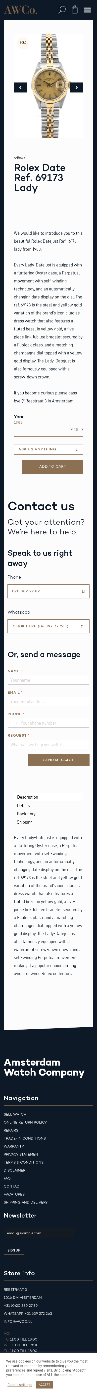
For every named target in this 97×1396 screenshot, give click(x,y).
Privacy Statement (22, 1154)
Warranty (14, 1146)
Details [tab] (23, 805)
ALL (50, 1375)
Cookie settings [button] (19, 1385)
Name (15, 671)
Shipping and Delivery (26, 1202)
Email (15, 692)
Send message (58, 760)
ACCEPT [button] (44, 1384)
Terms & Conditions (24, 1162)
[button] (62, 9)
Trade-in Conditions (25, 1138)
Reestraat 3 (15, 1290)
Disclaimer (14, 1170)
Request (19, 735)
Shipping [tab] (25, 822)
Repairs (11, 1130)
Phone (16, 714)
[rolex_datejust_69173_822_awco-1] (48, 86)
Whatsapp (13, 1314)
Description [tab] (27, 797)
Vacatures (14, 1194)
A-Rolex (19, 157)
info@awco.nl (18, 1322)
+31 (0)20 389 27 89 (21, 1306)
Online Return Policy (25, 1122)
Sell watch (15, 1114)
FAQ (7, 1178)
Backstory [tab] (26, 813)
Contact (12, 1186)
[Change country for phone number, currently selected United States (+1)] (13, 723)
